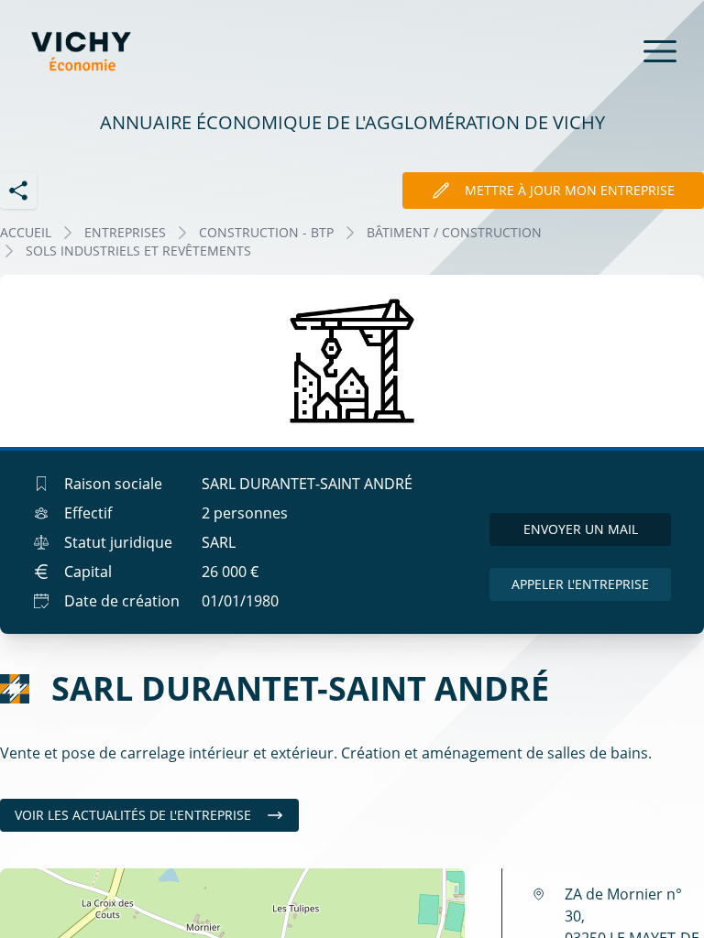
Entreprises (125, 232)
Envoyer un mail (580, 529)
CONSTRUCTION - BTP (266, 232)
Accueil (25, 232)
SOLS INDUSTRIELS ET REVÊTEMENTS (138, 250)
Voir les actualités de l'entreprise (133, 814)
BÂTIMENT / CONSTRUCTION (454, 232)
